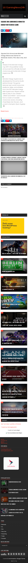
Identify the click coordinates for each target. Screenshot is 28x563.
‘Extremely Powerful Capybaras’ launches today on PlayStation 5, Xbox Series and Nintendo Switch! (13, 158)
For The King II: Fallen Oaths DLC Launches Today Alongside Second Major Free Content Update (13, 139)
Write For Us (4, 443)
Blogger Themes (21, 558)
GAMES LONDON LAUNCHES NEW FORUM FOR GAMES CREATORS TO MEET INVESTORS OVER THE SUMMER (14, 501)
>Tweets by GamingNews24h (9, 427)
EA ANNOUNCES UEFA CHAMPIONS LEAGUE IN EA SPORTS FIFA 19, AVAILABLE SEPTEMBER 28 (12, 512)
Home (2, 439)
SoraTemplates (12, 558)
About (2, 442)
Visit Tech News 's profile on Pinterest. (11, 424)
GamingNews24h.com (7, 451)
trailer (3, 536)
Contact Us (4, 440)
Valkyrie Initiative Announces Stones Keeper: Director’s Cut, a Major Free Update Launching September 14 (14, 394)
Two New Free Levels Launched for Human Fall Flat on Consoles (13, 176)
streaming (4, 533)
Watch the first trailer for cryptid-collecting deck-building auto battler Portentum (12, 412)
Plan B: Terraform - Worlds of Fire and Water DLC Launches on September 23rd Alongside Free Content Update (13, 358)
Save (8, 30)
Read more (5, 111)
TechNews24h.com (6, 449)
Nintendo (10, 118)
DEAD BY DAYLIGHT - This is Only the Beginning (14, 253)
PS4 (17, 118)
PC (14, 118)
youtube (4, 538)
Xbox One (21, 118)
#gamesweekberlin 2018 (8, 271)
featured (4, 118)
